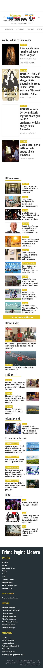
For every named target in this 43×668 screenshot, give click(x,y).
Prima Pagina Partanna (9, 622)
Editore (4, 637)
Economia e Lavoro (8, 580)
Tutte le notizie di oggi (9, 585)
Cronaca (20, 29)
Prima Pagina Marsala (9, 616)
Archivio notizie (7, 588)
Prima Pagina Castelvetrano (11, 610)
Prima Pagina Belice (8, 607)
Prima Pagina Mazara (9, 619)
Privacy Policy (6, 649)
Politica (30, 29)
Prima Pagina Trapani (9, 628)
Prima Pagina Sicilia (8, 625)
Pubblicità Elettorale (8, 652)
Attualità (9, 29)
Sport (3, 577)
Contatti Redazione (8, 640)
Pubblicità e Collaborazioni (10, 646)
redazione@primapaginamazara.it (13, 655)
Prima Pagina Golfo (8, 613)
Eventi (4, 574)
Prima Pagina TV (7, 583)
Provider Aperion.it (8, 643)
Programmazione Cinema (10, 598)
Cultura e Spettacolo (8, 568)
